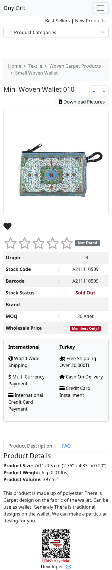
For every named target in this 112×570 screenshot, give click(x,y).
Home (14, 66)
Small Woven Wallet (36, 73)
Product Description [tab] (30, 446)
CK (68, 566)
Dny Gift (14, 8)
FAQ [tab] (66, 446)
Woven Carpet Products (75, 66)
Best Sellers (57, 20)
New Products (90, 20)
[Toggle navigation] (100, 8)
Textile (35, 66)
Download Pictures (83, 102)
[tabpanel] (56, 488)
